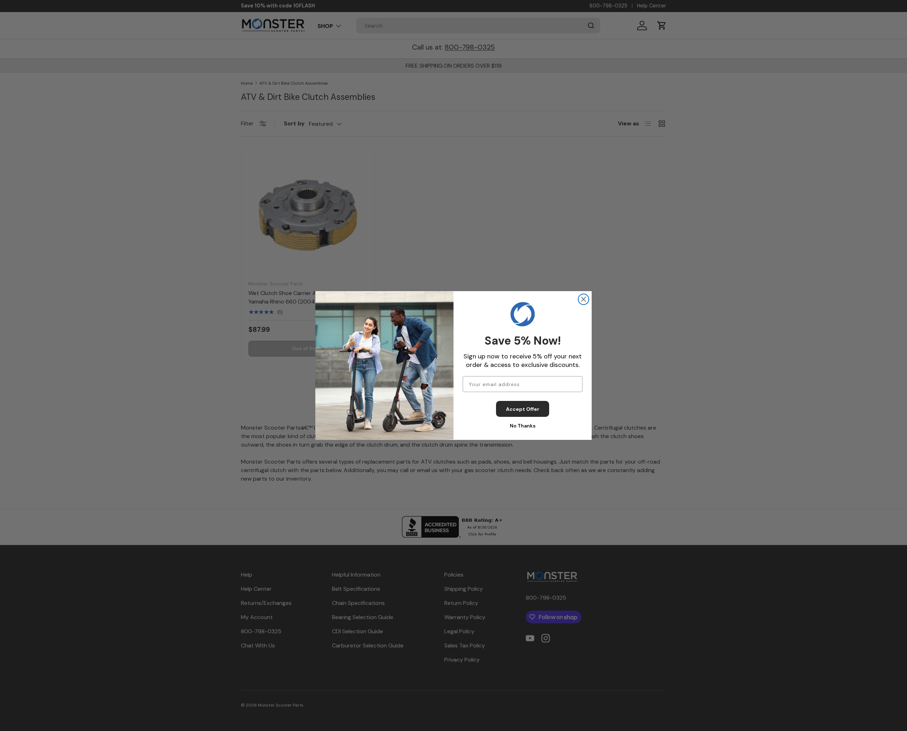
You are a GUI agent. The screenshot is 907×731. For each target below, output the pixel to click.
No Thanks (523, 426)
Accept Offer (522, 409)
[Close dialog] (583, 299)
